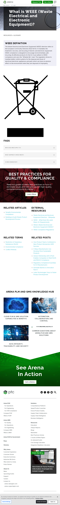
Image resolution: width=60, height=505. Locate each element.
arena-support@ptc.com (12, 486)
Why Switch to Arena (10, 462)
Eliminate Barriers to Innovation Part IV (43, 269)
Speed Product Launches (38, 408)
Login (14, 5)
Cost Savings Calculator (38, 442)
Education (34, 425)
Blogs (32, 430)
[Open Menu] (55, 2)
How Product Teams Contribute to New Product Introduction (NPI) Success (44, 244)
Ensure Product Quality (38, 411)
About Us (6, 469)
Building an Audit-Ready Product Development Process (16, 218)
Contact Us (7, 481)
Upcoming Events (9, 474)
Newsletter (34, 432)
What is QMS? (8, 432)
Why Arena (7, 449)
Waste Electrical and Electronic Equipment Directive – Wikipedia (44, 216)
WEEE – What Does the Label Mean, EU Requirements (43, 221)
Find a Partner (8, 464)
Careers (6, 479)
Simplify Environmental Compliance (13, 213)
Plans (5, 441)
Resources (34, 422)
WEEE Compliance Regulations (43, 230)
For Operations (9, 406)
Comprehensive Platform (38, 406)
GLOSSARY (17, 35)
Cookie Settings (6, 501)
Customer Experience (10, 452)
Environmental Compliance (14, 247)
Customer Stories (9, 454)
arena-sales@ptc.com (11, 483)
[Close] (57, 497)
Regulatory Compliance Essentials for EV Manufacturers (44, 264)
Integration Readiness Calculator (40, 445)
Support (6, 476)
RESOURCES (8, 35)
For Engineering (9, 408)
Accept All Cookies (41, 501)
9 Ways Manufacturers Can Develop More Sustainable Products (42, 251)
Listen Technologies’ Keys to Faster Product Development (44, 273)
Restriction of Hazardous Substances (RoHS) (14, 243)
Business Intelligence (37, 418)
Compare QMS (8, 430)
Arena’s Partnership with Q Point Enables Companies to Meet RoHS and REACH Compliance (44, 258)
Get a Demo (30, 382)
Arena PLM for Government (12, 437)
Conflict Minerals (11, 249)
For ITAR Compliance (11, 411)
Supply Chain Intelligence (38, 415)
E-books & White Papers (38, 437)
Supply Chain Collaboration (39, 413)
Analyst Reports (35, 427)
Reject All (52, 501)
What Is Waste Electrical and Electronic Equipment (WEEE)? (43, 226)
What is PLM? (8, 415)
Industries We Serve (9, 459)
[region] (30, 499)
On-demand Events (36, 440)
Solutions (33, 403)
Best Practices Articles (37, 435)
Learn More (31, 194)
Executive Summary (9, 457)
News (5, 471)
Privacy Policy (39, 498)
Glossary (6, 445)
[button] (54, 5)
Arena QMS (7, 420)
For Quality (8, 422)
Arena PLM (7, 403)
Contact (7, 5)
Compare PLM (8, 413)
